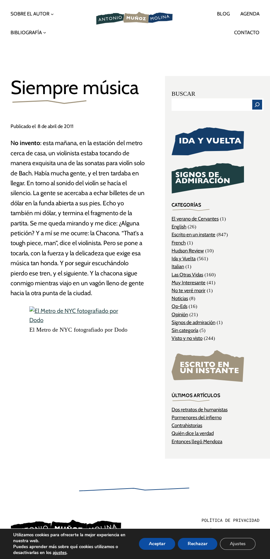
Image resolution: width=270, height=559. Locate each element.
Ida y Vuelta (184, 258)
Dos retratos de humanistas (200, 409)
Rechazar (197, 544)
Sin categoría (185, 330)
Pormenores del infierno (197, 417)
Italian (178, 266)
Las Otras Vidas (187, 274)
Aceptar (157, 544)
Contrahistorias (187, 425)
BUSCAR (183, 93)
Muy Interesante (188, 282)
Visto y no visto (187, 338)
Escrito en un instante (193, 234)
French (179, 243)
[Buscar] (257, 105)
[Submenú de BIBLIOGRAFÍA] (44, 32)
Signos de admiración (193, 322)
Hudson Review (188, 250)
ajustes (60, 553)
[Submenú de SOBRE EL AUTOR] (52, 14)
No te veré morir (188, 290)
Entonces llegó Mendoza (197, 441)
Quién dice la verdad (193, 433)
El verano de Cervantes (195, 219)
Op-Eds (179, 306)
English (179, 226)
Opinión (180, 314)
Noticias (180, 298)
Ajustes (238, 544)
